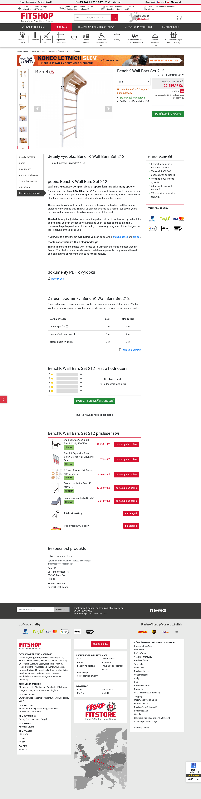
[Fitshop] (37, 17)
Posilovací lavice (141, 671)
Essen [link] (41, 664)
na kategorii (131, 513)
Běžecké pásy (140, 653)
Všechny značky (141, 727)
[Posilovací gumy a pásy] (56, 525)
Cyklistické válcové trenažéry (147, 693)
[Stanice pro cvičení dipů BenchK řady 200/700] (56, 444)
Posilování (62, 27)
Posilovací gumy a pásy (76, 525)
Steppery (138, 696)
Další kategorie (170, 27)
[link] (152, 218)
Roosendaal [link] (24, 711)
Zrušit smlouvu (100, 643)
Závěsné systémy (73, 513)
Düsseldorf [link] (24, 664)
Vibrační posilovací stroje (145, 721)
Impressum (31, 2)
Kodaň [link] (22, 742)
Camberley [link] (52, 687)
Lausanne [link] (35, 719)
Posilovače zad (141, 711)
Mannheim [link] (63, 670)
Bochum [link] (54, 657)
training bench (120, 237)
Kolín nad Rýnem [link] (35, 670)
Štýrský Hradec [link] (26, 698)
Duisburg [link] (34, 664)
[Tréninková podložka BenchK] (56, 500)
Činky (136, 678)
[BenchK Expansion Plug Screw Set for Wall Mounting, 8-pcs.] (56, 459)
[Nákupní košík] (179, 17)
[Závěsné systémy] (56, 513)
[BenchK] (44, 71)
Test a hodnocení (28, 181)
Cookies (80, 662)
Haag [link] (45, 708)
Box (136, 682)
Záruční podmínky (28, 175)
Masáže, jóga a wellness (138, 27)
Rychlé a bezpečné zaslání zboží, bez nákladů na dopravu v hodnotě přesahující (78, 9)
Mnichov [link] (23, 673)
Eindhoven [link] (53, 708)
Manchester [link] (41, 690)
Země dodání (151, 2)
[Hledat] (114, 17)
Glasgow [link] (23, 690)
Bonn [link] (60, 657)
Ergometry (139, 650)
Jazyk (163, 2)
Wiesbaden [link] (56, 676)
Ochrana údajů (108, 658)
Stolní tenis (139, 667)
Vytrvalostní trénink (33, 27)
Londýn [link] (31, 690)
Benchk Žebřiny (73, 52)
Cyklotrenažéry (141, 675)
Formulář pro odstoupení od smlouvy (87, 674)
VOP (79, 658)
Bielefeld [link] (45, 657)
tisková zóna (107, 689)
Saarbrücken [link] (25, 676)
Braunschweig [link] (33, 660)
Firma (22, 2)
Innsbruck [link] (38, 698)
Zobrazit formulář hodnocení (94, 400)
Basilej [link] (22, 719)
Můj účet (174, 2)
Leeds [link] (31, 687)
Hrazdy (137, 714)
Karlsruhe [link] (52, 667)
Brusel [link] (31, 727)
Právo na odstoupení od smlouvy (112, 667)
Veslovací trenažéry (143, 657)
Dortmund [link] (52, 660)
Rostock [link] (57, 673)
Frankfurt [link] (49, 664)
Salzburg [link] (64, 698)
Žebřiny (61, 52)
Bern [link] (28, 719)
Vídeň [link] (21, 701)
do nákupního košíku (168, 113)
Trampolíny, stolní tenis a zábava (96, 27)
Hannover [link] (32, 667)
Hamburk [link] (23, 667)
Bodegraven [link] (36, 708)
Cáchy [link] (22, 657)
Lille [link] (21, 734)
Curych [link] (44, 719)
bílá (121, 81)
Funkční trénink (48, 52)
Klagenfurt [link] (49, 698)
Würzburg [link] (23, 679)
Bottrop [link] (22, 660)
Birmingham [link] (40, 687)
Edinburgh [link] (62, 687)
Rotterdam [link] (36, 711)
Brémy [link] (44, 660)
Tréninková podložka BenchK (79, 498)
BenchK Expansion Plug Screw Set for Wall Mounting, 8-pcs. (79, 457)
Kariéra (41, 2)
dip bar (136, 237)
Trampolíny (139, 664)
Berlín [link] (37, 657)
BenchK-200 (57, 278)
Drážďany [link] (62, 660)
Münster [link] (31, 673)
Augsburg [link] (29, 657)
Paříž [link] (25, 734)
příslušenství (25, 187)
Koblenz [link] (22, 670)
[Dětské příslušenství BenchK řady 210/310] (56, 474)
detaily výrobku (27, 157)
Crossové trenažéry (143, 646)
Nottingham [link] (52, 690)
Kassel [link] (61, 667)
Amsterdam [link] (24, 708)
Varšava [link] (23, 749)
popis (22, 163)
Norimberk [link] (40, 673)
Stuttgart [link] (45, 676)
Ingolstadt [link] (43, 667)
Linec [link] (56, 698)
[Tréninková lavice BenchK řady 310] (56, 487)
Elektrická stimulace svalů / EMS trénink (152, 718)
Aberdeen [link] (23, 687)
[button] (23, 74)
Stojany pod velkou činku (145, 700)
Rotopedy (138, 689)
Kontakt (48, 2)
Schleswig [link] (36, 676)
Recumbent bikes (142, 685)
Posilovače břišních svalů (145, 707)
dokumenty (25, 169)
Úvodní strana (22, 52)
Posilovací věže (141, 660)
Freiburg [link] (58, 664)
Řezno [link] (49, 673)
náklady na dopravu (86, 666)
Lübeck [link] (53, 670)
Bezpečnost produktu (30, 193)
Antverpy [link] (23, 727)
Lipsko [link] (46, 670)
